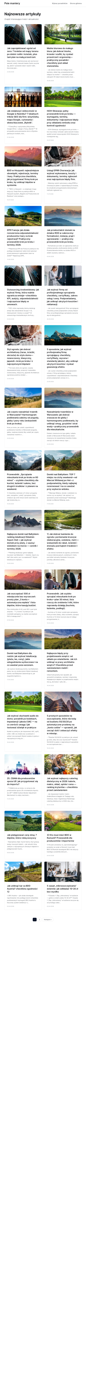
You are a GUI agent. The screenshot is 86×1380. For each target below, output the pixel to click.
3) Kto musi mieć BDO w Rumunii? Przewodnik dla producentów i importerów (60, 838)
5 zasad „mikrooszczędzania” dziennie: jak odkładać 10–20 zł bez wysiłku (62, 889)
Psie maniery (12, 3)
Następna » (48, 919)
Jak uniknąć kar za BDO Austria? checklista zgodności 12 (22, 889)
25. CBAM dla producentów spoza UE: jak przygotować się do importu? (22, 781)
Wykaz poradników (59, 3)
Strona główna (76, 3)
